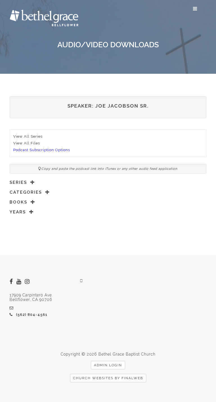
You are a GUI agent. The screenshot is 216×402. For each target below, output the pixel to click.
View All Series (27, 136)
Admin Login (108, 365)
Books (18, 202)
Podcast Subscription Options (41, 150)
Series (18, 182)
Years (18, 212)
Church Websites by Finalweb (108, 378)
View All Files (26, 143)
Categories (26, 192)
